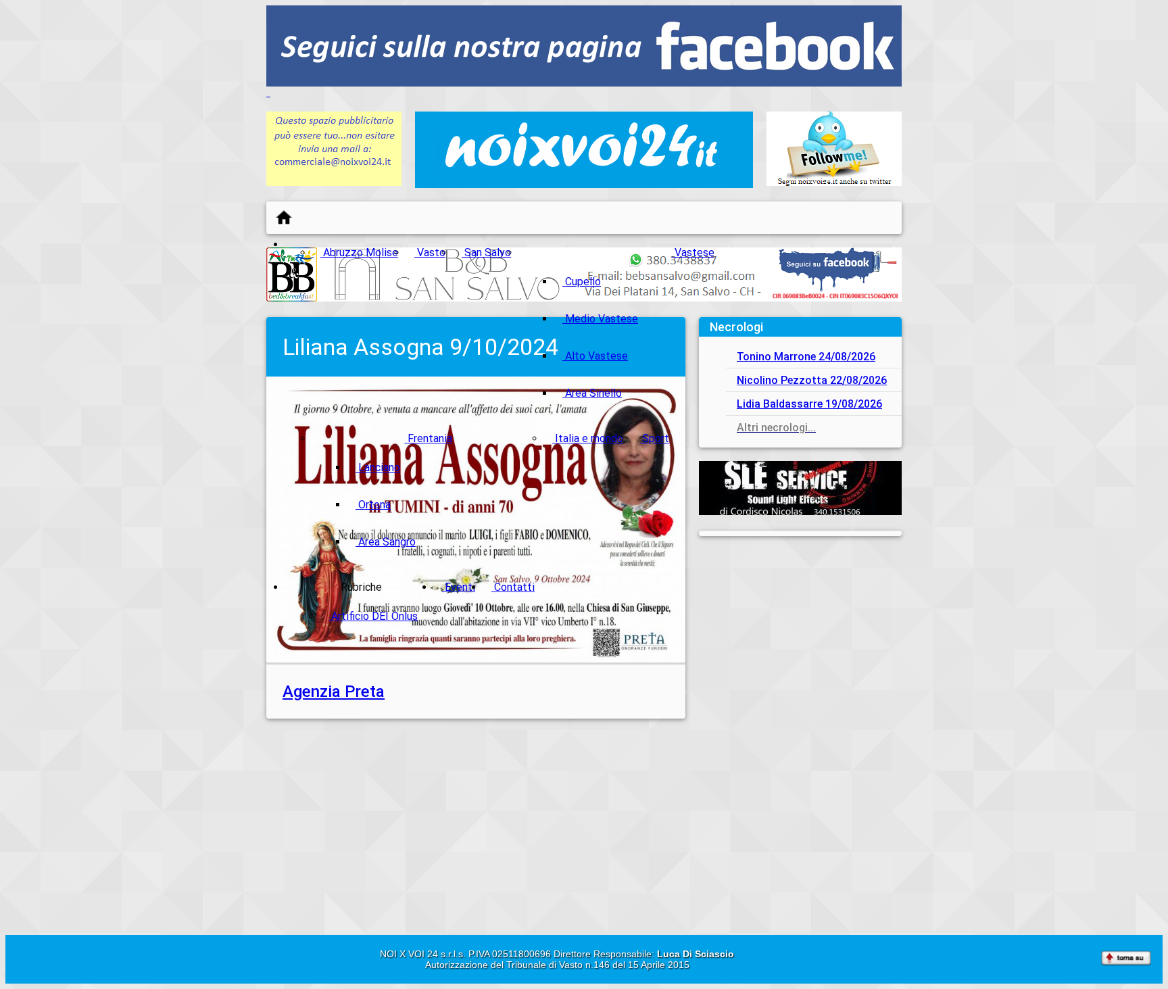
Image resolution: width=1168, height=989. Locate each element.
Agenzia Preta (334, 691)
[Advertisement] (800, 634)
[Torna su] (1126, 959)
